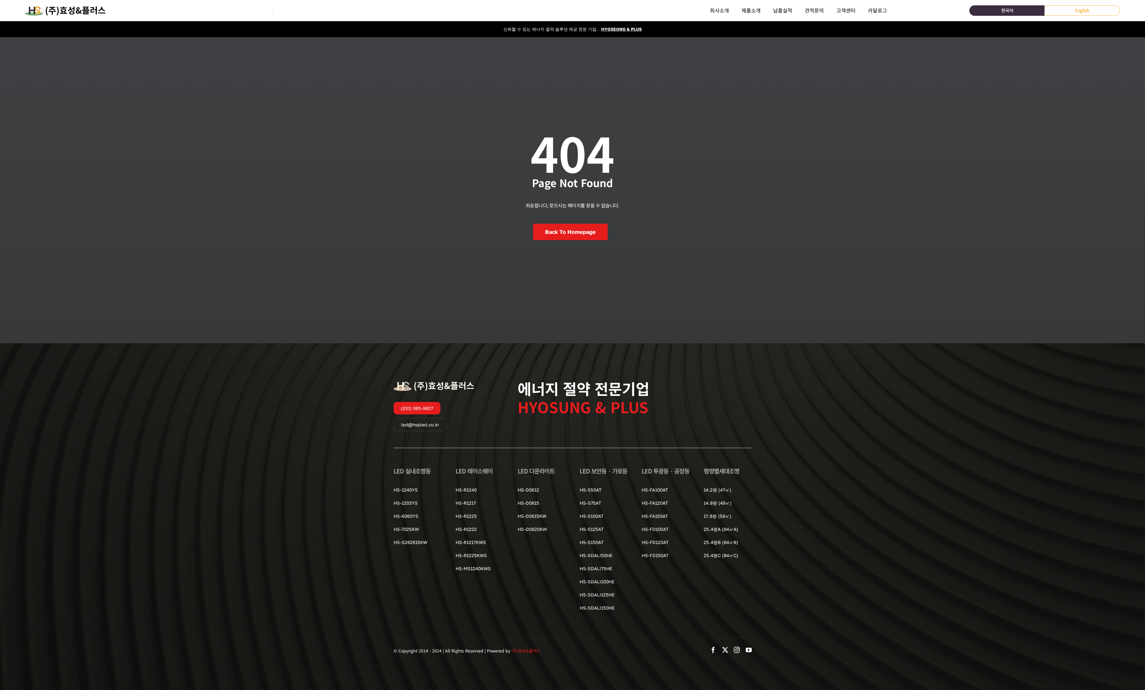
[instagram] (737, 650)
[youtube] (749, 650)
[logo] (65, 6)
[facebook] (713, 650)
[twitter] (725, 650)
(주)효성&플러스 (526, 651)
